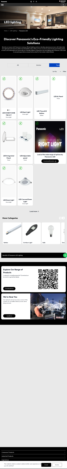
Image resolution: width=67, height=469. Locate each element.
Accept (46, 465)
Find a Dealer (34, 1)
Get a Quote (31, 1)
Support (36, 1)
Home (6, 31)
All (18, 65)
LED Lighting (13, 31)
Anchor (38, 65)
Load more (33, 211)
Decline (57, 465)
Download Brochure (48, 161)
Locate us (9, 316)
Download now (9, 288)
